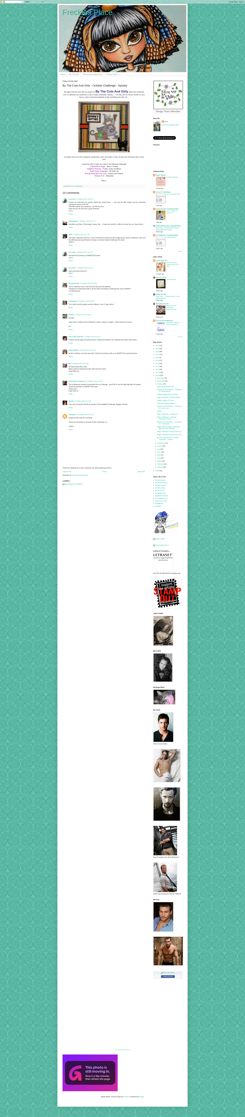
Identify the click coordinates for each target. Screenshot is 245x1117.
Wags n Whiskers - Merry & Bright (168, 397)
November (161, 381)
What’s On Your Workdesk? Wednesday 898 (171, 307)
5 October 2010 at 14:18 (82, 401)
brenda (71, 315)
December (161, 378)
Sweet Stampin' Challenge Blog (167, 209)
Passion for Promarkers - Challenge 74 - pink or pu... (169, 407)
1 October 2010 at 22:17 (84, 252)
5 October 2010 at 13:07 (95, 381)
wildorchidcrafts (160, 493)
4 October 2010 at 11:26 (80, 363)
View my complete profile (170, 125)
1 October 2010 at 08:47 (84, 199)
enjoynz (126, 1097)
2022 (157, 345)
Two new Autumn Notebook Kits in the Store (172, 264)
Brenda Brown (74, 283)
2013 (157, 366)
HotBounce (127, 1049)
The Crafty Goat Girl (76, 337)
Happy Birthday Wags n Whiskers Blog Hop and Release (168, 428)
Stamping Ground (162, 304)
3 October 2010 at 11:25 (87, 350)
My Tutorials (74, 74)
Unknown (72, 414)
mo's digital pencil (161, 498)
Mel (70, 363)
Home (62, 74)
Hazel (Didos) (73, 350)
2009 (157, 471)
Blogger (141, 1097)
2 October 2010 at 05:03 (86, 301)
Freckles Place (88, 12)
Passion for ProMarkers (164, 321)
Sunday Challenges (172, 177)
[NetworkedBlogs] (168, 973)
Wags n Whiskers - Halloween (167, 414)
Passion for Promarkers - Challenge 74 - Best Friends (169, 390)
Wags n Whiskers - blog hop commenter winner (166, 418)
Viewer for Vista (119, 1049)
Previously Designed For (93, 74)
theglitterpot (159, 503)
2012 (157, 369)
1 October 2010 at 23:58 (88, 283)
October (160, 384)
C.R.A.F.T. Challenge (163, 192)
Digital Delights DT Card (165, 387)
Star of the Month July (173, 194)
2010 (157, 375)
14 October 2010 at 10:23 (85, 414)
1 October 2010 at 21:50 (81, 234)
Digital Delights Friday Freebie (167, 394)
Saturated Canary (161, 483)
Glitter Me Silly (161, 294)
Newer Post (67, 472)
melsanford (73, 301)
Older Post (141, 472)
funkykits (158, 506)
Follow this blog (168, 976)
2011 (157, 372)
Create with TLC (161, 261)
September (161, 443)
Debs (166, 121)
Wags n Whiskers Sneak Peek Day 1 (169, 435)
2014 (157, 363)
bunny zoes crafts (161, 501)
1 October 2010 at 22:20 (84, 268)
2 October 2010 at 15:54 (83, 315)
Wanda (71, 401)
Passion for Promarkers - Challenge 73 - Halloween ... (169, 423)
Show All (180, 251)
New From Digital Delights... (166, 403)
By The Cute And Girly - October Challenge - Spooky (168, 438)
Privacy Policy (112, 74)
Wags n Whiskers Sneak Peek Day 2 (169, 431)
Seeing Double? (171, 279)
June (159, 452)
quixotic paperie (160, 485)
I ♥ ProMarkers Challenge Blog (167, 235)
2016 (157, 357)
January (160, 467)
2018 (157, 351)
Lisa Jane (72, 199)
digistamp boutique (161, 496)
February (160, 464)
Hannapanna (73, 221)
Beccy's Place (161, 277)
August (159, 446)
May (159, 455)
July (158, 449)
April (159, 458)
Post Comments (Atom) (80, 475)
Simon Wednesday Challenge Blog (168, 226)
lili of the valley (160, 488)
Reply (71, 214)
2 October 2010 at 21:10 (92, 337)
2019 (157, 349)
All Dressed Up (160, 480)
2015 (157, 360)
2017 (157, 354)
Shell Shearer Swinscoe (77, 381)
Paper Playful (161, 175)
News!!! (159, 411)
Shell (70, 234)
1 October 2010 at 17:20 (87, 221)
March (159, 461)
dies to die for (159, 490)
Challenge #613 (171, 237)
